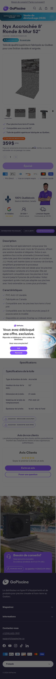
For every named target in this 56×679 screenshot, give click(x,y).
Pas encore (18, 353)
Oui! (18, 348)
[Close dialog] (55, 322)
